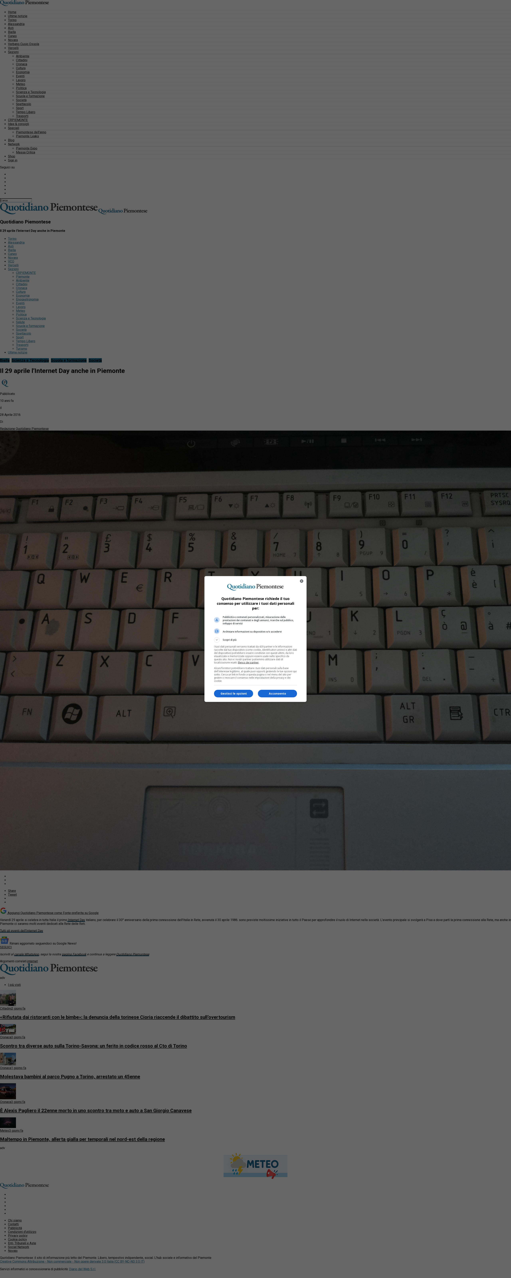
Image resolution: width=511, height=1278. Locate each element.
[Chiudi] (302, 581)
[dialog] (255, 639)
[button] (255, 640)
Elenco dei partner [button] (248, 662)
